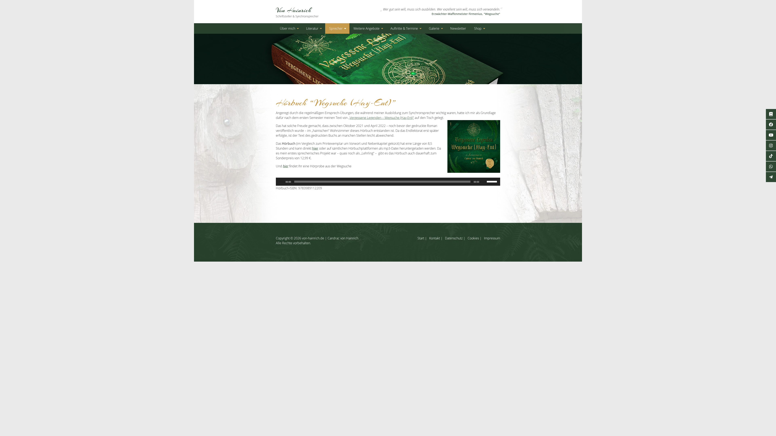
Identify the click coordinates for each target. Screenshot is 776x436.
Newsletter (458, 28)
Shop (478, 28)
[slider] (492, 181)
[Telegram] (771, 177)
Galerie (434, 28)
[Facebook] (771, 124)
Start (421, 238)
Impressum (492, 238)
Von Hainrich (297, 12)
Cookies (473, 238)
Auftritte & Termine (404, 28)
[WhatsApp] (771, 166)
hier (285, 166)
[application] (388, 182)
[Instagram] (771, 145)
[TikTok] (771, 156)
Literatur (312, 28)
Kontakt (434, 238)
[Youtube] (771, 135)
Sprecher (336, 28)
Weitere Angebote (366, 28)
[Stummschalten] (484, 182)
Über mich (287, 28)
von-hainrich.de (313, 238)
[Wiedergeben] (281, 182)
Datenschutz (454, 238)
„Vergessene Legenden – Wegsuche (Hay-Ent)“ (381, 117)
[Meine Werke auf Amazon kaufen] (771, 114)
